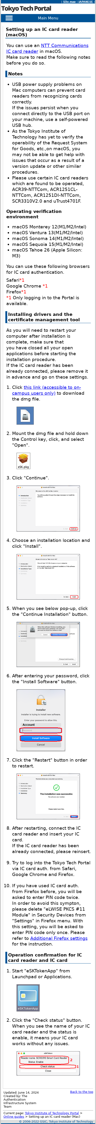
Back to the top (81, 1092)
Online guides (13, 1116)
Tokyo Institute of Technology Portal (52, 1113)
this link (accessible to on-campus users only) (46, 390)
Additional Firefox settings (59, 938)
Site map (69, 1)
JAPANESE (86, 1)
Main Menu (48, 18)
